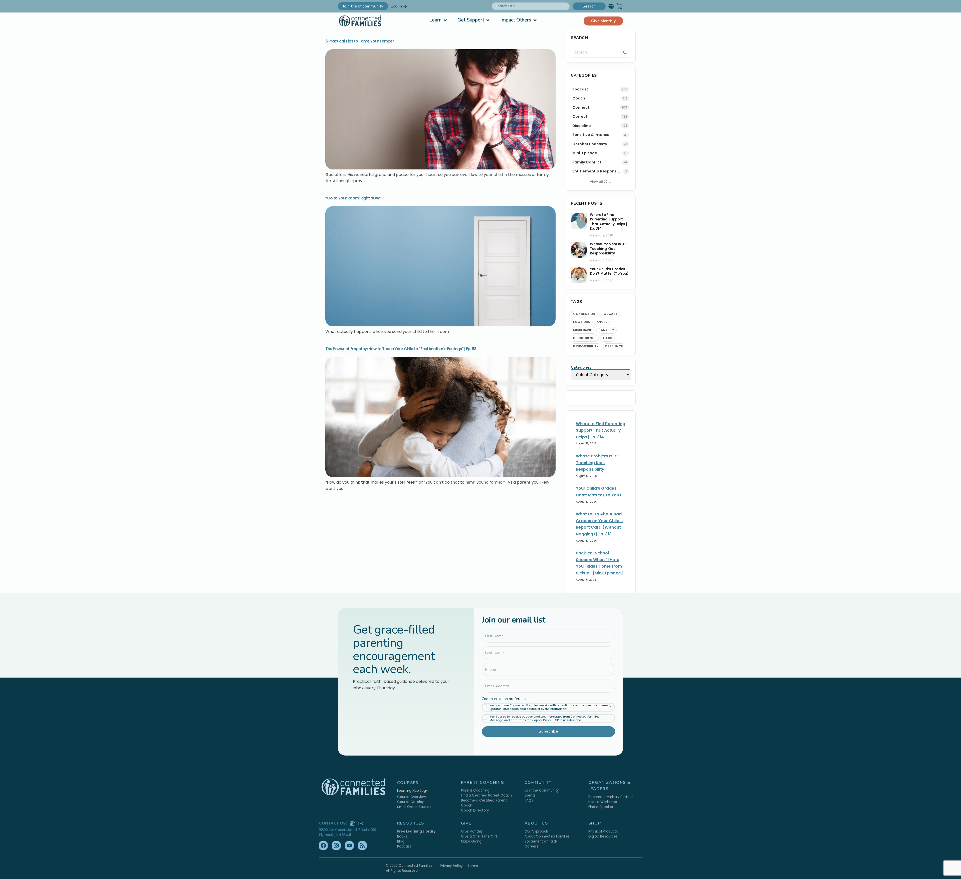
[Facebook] (323, 845)
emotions (581, 322)
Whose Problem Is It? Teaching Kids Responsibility (608, 249)
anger (602, 322)
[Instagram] (336, 845)
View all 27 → (601, 181)
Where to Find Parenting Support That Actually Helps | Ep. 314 (608, 222)
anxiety (607, 330)
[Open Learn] (445, 20)
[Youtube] (349, 845)
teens (607, 338)
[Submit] (625, 52)
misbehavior (584, 330)
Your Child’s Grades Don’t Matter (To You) (609, 271)
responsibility (586, 346)
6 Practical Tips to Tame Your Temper (359, 41)
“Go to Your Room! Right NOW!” (353, 198)
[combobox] (531, 6)
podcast (610, 314)
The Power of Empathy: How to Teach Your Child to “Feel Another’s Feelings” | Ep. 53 (400, 349)
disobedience (584, 338)
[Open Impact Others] (535, 20)
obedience (614, 346)
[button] (611, 6)
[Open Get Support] (488, 20)
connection (584, 314)
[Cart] (619, 6)
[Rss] (362, 845)
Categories (581, 367)
